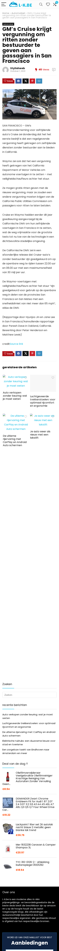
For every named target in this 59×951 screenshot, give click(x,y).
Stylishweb (17, 68)
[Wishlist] (48, 4)
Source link (16, 344)
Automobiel (18, 13)
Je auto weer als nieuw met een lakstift (40, 435)
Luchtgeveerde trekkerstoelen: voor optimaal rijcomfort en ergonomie (42, 401)
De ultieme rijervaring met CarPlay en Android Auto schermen (15, 440)
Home (5, 13)
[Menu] (4, 4)
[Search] (41, 4)
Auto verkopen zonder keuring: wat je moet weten (15, 396)
